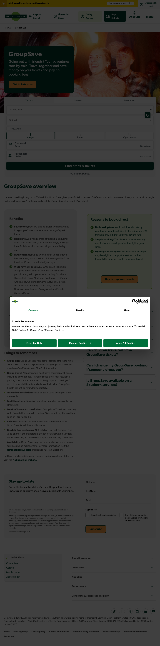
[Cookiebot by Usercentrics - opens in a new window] (134, 301)
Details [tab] (80, 310)
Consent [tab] (33, 310)
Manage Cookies (78, 343)
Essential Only (34, 343)
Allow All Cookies (125, 343)
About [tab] (126, 310)
